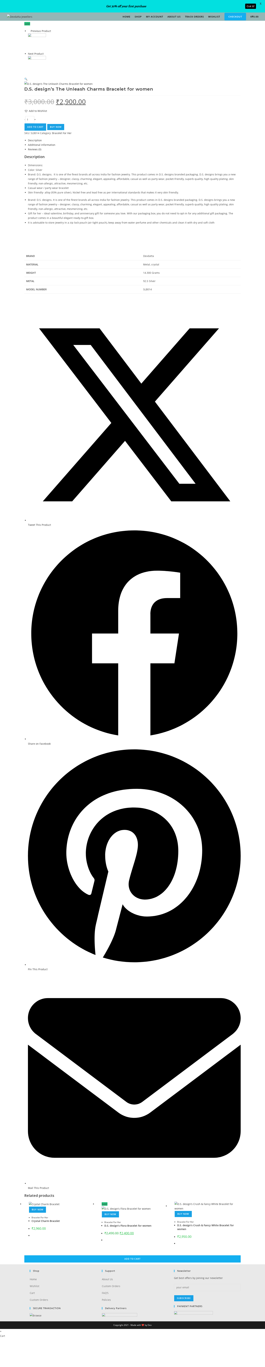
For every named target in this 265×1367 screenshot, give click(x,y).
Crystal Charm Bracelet (46, 1221)
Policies (106, 1300)
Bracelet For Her (40, 1217)
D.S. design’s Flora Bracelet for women (127, 1225)
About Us (107, 1279)
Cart (32, 1293)
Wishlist (34, 1286)
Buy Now (183, 1213)
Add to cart (132, 1258)
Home (33, 1279)
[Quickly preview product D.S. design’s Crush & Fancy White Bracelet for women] (238, 27)
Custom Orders (39, 1300)
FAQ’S (105, 1293)
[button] (238, 37)
